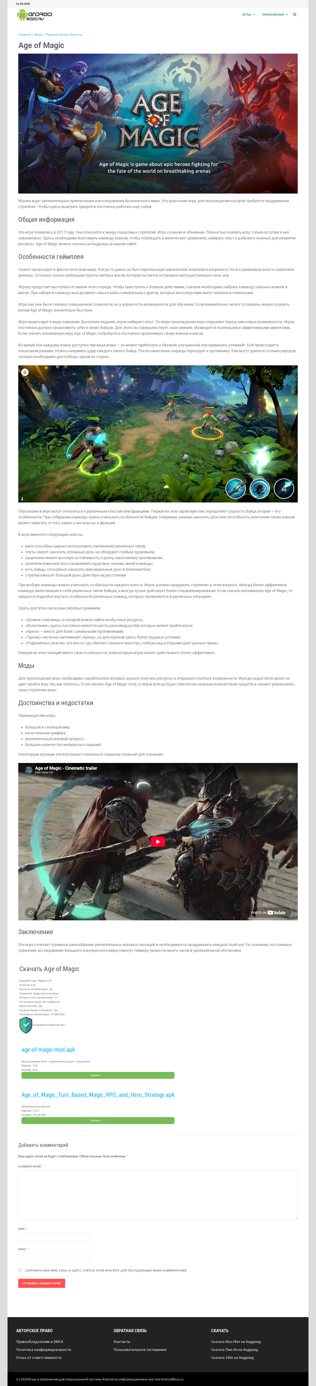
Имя (22, 1229)
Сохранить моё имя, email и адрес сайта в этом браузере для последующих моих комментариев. (106, 1270)
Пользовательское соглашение (140, 1349)
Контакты (122, 1341)
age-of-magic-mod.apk (48, 1049)
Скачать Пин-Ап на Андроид (234, 1349)
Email (23, 1249)
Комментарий (30, 1166)
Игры (246, 14)
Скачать (95, 1075)
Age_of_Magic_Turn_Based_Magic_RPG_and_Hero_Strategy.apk (98, 1094)
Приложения (273, 14)
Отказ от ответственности (38, 1357)
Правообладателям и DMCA (39, 1341)
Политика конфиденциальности (43, 1349)
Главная (24, 35)
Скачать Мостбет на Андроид (236, 1341)
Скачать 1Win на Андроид (232, 1357)
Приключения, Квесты (64, 35)
